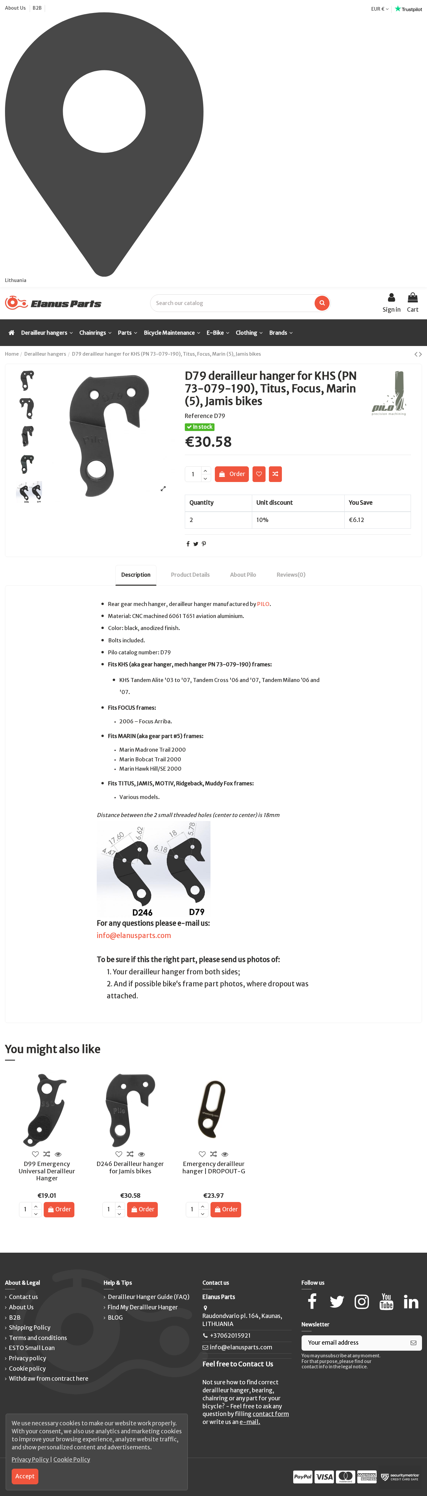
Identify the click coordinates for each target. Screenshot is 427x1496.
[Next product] (420, 354)
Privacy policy (27, 1358)
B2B (37, 8)
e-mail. (250, 1422)
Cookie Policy (71, 1459)
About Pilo (243, 574)
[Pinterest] (204, 544)
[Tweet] (195, 544)
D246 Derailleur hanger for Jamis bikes (130, 1167)
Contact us (23, 1297)
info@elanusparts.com (134, 935)
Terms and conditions (38, 1338)
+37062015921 (230, 1335)
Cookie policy (27, 1368)
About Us (16, 8)
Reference (199, 416)
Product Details (190, 574)
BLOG (115, 1317)
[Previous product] (416, 354)
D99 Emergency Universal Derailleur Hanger (47, 1171)
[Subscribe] (413, 1343)
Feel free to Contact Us (237, 1364)
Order (237, 474)
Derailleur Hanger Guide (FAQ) (148, 1297)
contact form (271, 1414)
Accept (25, 1476)
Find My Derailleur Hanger (143, 1307)
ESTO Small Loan (32, 1348)
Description (135, 574)
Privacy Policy (31, 1459)
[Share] (188, 544)
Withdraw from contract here (48, 1378)
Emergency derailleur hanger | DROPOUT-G (213, 1167)
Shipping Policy (29, 1327)
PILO (263, 604)
